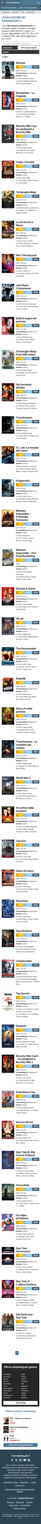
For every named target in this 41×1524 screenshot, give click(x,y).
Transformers (24, 417)
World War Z (23, 777)
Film (23, 12)
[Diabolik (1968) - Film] (8, 685)
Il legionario (23, 480)
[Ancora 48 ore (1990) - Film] (8, 1130)
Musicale (24, 1381)
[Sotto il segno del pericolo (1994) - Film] (8, 326)
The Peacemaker (26, 648)
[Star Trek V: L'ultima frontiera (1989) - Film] (8, 1289)
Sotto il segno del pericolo (26, 320)
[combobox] (20, 44)
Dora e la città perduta (24, 710)
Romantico (24, 1390)
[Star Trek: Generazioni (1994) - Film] (8, 1256)
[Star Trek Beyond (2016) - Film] (8, 263)
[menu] (2, 2)
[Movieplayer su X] (16, 1460)
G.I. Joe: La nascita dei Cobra (27, 449)
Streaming (16, 12)
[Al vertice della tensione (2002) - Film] (8, 814)
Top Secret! (23, 993)
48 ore (20, 618)
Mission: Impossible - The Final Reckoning (26, 553)
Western (24, 1397)
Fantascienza (7, 1395)
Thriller (23, 1395)
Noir (22, 1383)
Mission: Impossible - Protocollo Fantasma (23, 515)
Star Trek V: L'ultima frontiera (26, 1283)
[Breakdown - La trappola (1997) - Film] (8, 100)
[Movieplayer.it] (13, 2)
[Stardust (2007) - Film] (8, 1036)
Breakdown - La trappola (25, 94)
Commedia (7, 1383)
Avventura (6, 1377)
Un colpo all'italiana (22, 1217)
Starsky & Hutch (25, 588)
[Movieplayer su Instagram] (20, 1460)
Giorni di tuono (25, 870)
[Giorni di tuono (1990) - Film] (8, 877)
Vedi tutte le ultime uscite (20, 1445)
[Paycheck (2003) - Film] (8, 908)
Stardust (21, 1025)
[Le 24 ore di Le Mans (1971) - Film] (8, 230)
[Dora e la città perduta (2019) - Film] (8, 716)
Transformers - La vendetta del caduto (26, 744)
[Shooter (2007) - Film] (8, 70)
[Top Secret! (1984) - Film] (8, 1001)
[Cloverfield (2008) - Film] (8, 1192)
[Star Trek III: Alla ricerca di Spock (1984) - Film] (8, 1160)
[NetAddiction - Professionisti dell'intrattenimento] (26, 1498)
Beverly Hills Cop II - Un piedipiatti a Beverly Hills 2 (27, 1059)
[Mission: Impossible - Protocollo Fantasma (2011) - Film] (8, 518)
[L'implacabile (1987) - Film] (8, 968)
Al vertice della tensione (25, 809)
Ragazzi (23, 1388)
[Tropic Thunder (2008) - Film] (8, 169)
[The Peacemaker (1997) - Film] (8, 656)
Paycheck (22, 900)
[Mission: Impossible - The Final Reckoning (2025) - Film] (8, 557)
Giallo (23, 1374)
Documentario (8, 1388)
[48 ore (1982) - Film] (8, 626)
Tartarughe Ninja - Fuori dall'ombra (27, 353)
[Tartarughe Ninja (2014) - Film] (8, 199)
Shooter (20, 62)
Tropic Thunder (25, 162)
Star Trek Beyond (26, 255)
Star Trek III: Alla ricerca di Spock (25, 1154)
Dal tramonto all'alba (24, 386)
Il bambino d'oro (25, 1092)
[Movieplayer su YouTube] (25, 1460)
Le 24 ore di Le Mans (24, 224)
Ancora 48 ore (24, 1122)
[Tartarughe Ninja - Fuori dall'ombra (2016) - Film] (8, 359)
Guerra (23, 1377)
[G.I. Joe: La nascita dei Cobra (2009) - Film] (8, 455)
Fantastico (6, 1397)
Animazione (7, 1374)
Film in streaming (9, 8)
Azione (5, 52)
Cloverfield (22, 1185)
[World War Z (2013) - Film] (8, 785)
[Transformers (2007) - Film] (8, 425)
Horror (23, 1379)
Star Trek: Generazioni (23, 1250)
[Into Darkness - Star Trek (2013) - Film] (8, 1322)
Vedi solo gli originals (29, 48)
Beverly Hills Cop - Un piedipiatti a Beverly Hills (27, 129)
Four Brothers (24, 931)
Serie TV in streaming (28, 8)
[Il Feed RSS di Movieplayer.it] (29, 1460)
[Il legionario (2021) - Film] (8, 488)
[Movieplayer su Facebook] (12, 1460)
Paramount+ (30, 12)
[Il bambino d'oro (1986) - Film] (8, 1099)
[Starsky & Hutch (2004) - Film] (8, 596)
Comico (5, 1381)
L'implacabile (24, 960)
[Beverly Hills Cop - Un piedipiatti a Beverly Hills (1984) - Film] (8, 134)
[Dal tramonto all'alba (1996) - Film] (8, 392)
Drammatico (7, 1390)
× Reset (5, 57)
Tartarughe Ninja (26, 192)
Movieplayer (6, 12)
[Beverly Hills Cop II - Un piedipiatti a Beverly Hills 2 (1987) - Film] (8, 1064)
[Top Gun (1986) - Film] (8, 848)
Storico (23, 1393)
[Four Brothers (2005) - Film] (8, 938)
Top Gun (21, 840)
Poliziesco (24, 1386)
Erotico (5, 1393)
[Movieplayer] (20, 1456)
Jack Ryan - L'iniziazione (23, 287)
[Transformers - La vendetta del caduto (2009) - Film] (8, 749)
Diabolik (21, 678)
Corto (5, 1386)
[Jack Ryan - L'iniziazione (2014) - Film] (8, 293)
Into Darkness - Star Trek (25, 1316)
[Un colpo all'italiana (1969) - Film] (8, 1222)
